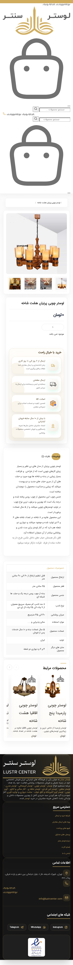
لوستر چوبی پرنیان (52, 466)
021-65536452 (63, 5)
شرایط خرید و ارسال (62, 815)
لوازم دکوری (12, 792)
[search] (36, 109)
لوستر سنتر (65, 780)
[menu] (69, 106)
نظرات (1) (46, 456)
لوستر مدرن (11, 786)
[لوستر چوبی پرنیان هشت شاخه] (36, 243)
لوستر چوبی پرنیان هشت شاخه (48, 202)
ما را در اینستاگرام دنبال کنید (36, 1)
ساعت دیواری (26, 792)
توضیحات (56, 456)
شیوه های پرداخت (63, 828)
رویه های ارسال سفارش (61, 822)
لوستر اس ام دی (49, 789)
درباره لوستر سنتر (64, 841)
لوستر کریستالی (25, 786)
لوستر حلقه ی (34, 789)
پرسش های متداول (62, 834)
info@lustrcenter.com (50, 899)
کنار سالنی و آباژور (18, 789)
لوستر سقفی (64, 789)
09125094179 (49, 5)
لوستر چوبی (39, 786)
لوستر (49, 786)
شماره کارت (66, 847)
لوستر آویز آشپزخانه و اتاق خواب (48, 792)
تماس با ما (66, 853)
